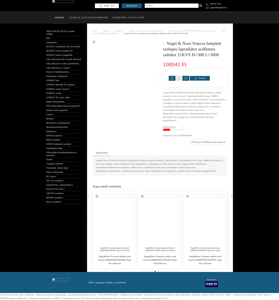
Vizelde (49, 159)
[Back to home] (63, 6)
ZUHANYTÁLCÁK (54, 189)
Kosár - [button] (109, 6)
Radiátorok (50, 131)
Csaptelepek (51, 42)
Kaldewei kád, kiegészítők (57, 110)
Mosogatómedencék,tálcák (57, 127)
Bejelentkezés (131, 6)
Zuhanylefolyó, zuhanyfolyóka (58, 185)
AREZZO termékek (54, 193)
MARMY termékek (54, 198)
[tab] (152, 271)
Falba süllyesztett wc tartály (57, 68)
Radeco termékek (53, 202)
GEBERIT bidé (52, 80)
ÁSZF (91, 282)
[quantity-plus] (186, 78)
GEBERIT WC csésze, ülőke (58, 97)
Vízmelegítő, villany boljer (57, 168)
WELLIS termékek (54, 181)
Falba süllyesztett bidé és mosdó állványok (63, 59)
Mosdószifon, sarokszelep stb (58, 123)
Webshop (59, 18)
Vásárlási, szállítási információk (88, 18)
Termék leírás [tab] (102, 153)
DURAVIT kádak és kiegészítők (59, 55)
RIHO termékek (52, 140)
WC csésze (50, 176)
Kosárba (202, 78)
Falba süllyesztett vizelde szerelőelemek (62, 64)
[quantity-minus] (172, 78)
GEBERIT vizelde (53, 93)
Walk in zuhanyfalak (54, 172)
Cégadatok (100, 282)
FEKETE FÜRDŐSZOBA (57, 72)
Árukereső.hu (211, 280)
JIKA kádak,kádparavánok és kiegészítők (63, 106)
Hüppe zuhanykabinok (55, 102)
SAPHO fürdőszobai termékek (58, 144)
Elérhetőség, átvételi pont (128, 18)
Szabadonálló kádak (54, 148)
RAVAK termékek (53, 136)
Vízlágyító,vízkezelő (54, 164)
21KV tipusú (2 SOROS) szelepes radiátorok (208, 142)
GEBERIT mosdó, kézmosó (57, 89)
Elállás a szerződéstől (116, 282)
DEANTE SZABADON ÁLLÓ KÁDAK (63, 47)
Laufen (49, 114)
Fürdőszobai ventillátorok (56, 76)
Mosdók (49, 119)
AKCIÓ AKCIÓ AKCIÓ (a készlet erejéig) (60, 32)
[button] (125, 44)
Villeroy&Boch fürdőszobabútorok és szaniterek (61, 153)
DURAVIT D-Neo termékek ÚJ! (59, 51)
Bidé (48, 38)
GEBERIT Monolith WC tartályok (60, 85)
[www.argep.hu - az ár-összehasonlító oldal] (211, 284)
